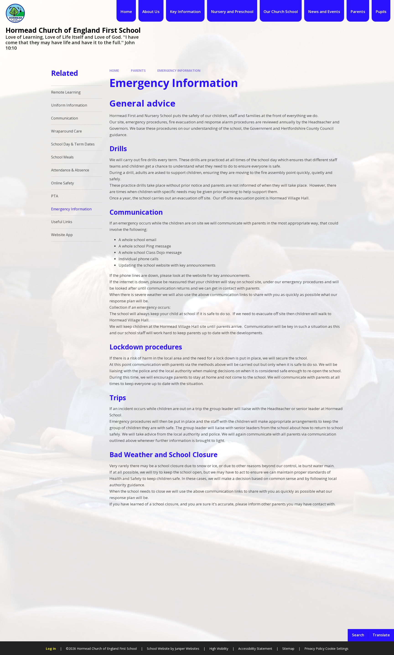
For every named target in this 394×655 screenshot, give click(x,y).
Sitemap (288, 648)
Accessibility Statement (255, 648)
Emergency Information (178, 70)
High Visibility (218, 648)
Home (114, 70)
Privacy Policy (314, 648)
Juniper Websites (186, 648)
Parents (138, 70)
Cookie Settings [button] (336, 648)
